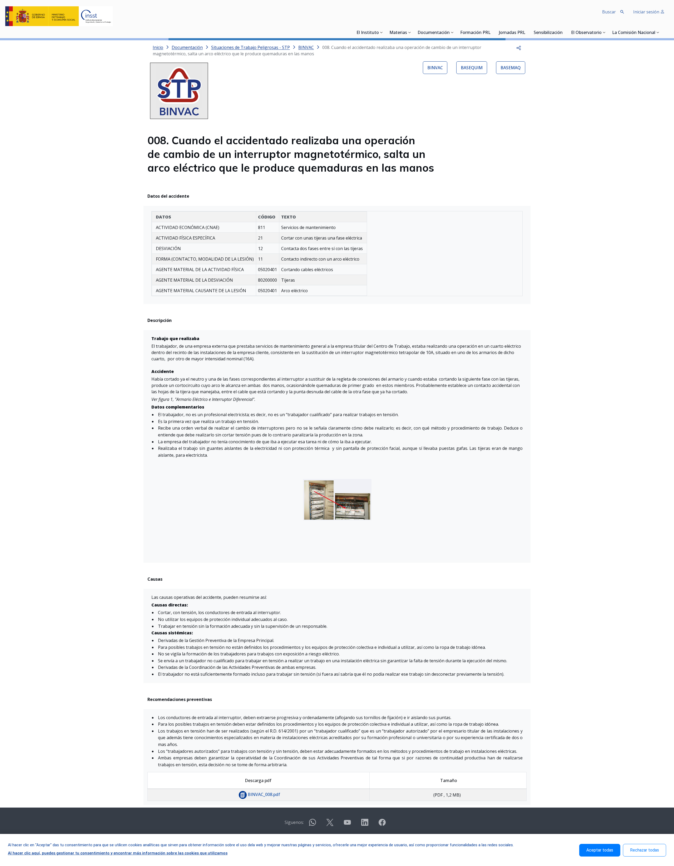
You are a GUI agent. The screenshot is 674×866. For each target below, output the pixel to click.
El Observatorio (586, 33)
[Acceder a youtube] (347, 824)
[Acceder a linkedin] (364, 824)
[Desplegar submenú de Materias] (409, 32)
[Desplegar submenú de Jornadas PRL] (526, 32)
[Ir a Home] (59, 16)
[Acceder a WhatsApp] (312, 824)
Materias (398, 33)
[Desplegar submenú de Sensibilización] (564, 32)
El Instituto (367, 33)
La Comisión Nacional (633, 33)
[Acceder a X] (330, 824)
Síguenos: (294, 822)
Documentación (434, 33)
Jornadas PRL (512, 33)
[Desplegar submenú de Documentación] (452, 32)
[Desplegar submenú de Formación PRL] (492, 32)
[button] (518, 47)
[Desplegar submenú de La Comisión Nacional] (658, 32)
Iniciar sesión (646, 12)
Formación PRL (475, 33)
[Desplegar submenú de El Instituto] (381, 32)
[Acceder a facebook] (382, 824)
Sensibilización (548, 33)
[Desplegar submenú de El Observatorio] (604, 32)
